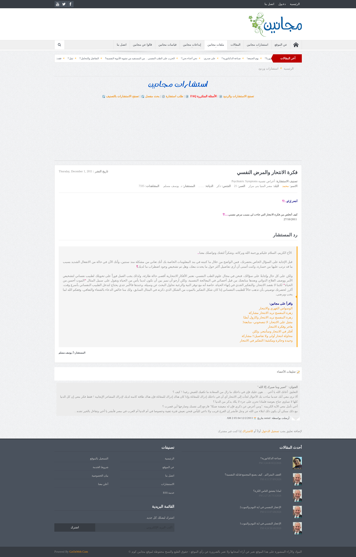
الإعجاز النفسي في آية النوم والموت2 (260, 507)
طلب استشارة (174, 96)
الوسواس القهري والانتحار (276, 308)
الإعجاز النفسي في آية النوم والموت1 (260, 523)
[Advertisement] (178, 132)
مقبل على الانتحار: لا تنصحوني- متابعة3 (267, 322)
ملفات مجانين (215, 44)
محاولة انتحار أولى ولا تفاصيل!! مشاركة (267, 336)
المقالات (235, 44)
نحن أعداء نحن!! (210, 58)
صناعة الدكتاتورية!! (251, 58)
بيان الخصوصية (100, 475)
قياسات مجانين (167, 44)
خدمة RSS (168, 492)
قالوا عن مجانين (142, 44)
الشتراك (247, 431)
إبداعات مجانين (192, 44)
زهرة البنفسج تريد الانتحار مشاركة (271, 313)
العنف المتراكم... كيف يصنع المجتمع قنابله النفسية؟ (253, 474)
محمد (285, 186)
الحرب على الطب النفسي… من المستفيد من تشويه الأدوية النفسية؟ (161, 58)
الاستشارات (167, 484)
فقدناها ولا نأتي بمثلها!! (70, 58)
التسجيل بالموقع (99, 458)
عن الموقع (281, 44)
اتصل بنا (269, 4)
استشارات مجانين (257, 44)
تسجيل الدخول (270, 431)
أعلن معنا (103, 484)
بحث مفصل (152, 96)
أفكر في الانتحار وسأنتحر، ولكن (272, 331)
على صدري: (230, 58)
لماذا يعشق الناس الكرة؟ (267, 490)
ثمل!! (91, 58)
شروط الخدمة (100, 467)
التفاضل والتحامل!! (110, 58)
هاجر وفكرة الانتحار (280, 326)
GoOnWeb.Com (78, 551)
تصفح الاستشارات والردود (238, 96)
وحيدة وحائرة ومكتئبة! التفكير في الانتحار (266, 340)
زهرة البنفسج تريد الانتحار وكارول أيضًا (268, 317)
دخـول (282, 4)
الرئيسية (295, 4)
